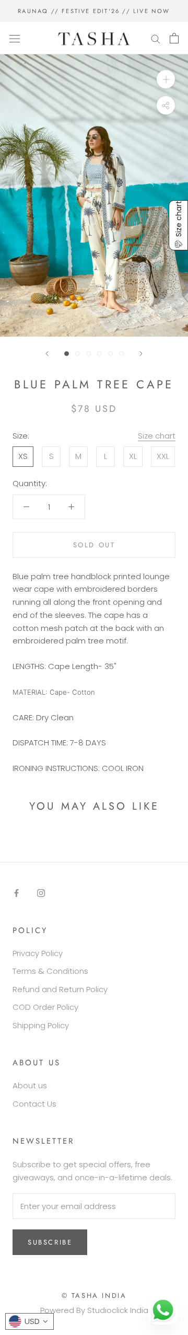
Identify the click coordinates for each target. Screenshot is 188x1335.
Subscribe (50, 1242)
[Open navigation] (14, 38)
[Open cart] (174, 38)
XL (133, 456)
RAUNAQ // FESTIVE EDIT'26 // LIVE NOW (94, 11)
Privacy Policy (38, 953)
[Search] (155, 37)
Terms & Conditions (50, 970)
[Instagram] (41, 892)
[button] (178, 225)
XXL (163, 456)
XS (23, 456)
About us (30, 1085)
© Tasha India (94, 1296)
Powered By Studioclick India (94, 1310)
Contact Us (34, 1103)
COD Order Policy (45, 1007)
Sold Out (94, 545)
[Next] (141, 353)
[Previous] (47, 353)
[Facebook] (16, 892)
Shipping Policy (41, 1025)
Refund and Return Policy (60, 989)
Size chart (156, 435)
